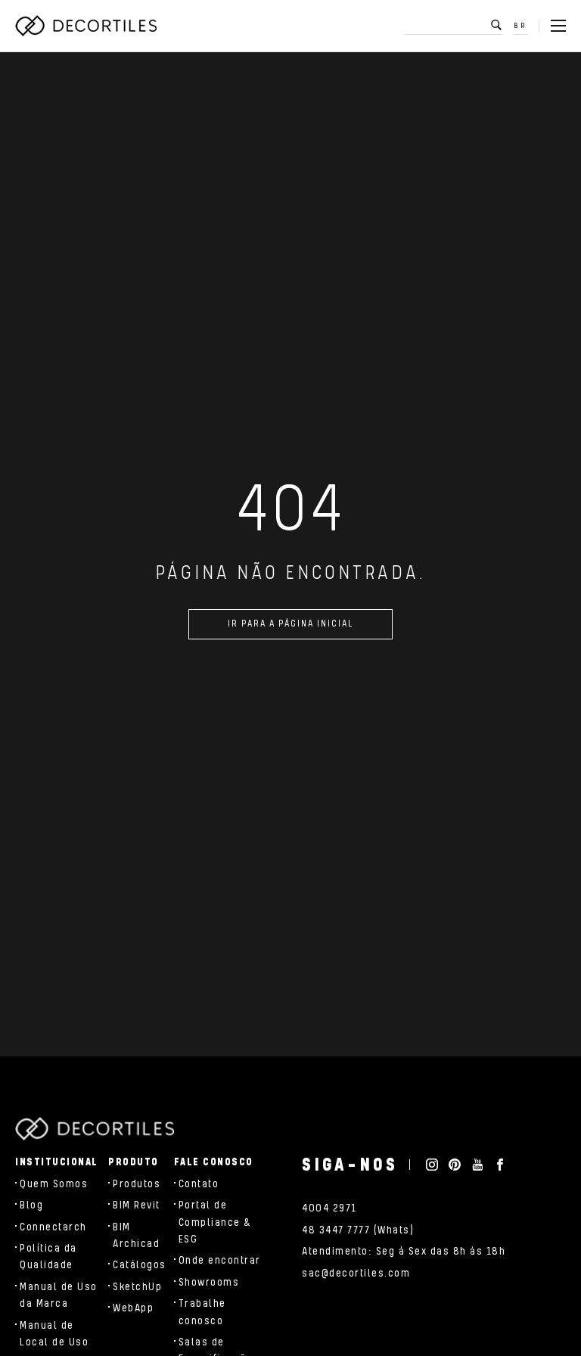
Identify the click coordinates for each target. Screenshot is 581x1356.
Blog (31, 1205)
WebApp (133, 1308)
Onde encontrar (220, 1261)
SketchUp (137, 1287)
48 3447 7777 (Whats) (358, 1230)
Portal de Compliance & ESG (215, 1222)
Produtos (136, 1184)
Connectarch (53, 1227)
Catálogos (139, 1265)
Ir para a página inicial (290, 624)
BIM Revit (136, 1205)
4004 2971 (329, 1208)
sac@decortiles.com (356, 1273)
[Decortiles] (86, 25)
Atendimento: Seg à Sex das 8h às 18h (403, 1252)
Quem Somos (54, 1184)
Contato (199, 1184)
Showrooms (209, 1283)
